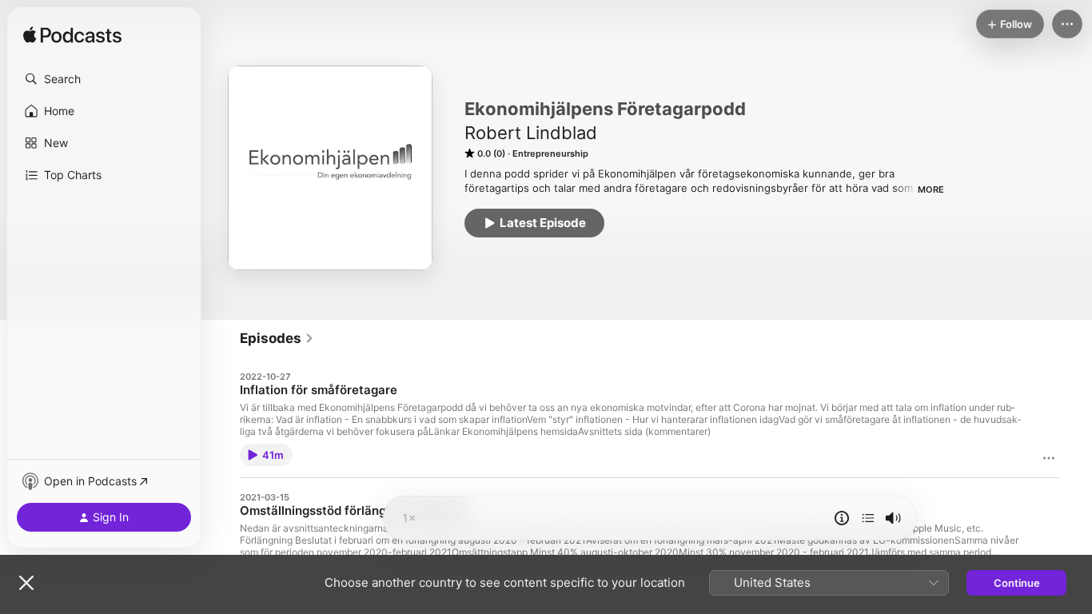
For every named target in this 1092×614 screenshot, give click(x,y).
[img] (72, 36)
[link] (277, 338)
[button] (104, 79)
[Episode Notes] (841, 518)
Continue (1017, 582)
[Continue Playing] (868, 518)
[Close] (26, 583)
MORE (931, 189)
